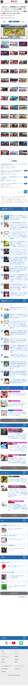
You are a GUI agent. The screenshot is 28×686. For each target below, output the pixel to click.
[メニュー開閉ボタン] (26, 1)
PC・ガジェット (5, 656)
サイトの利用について (6, 666)
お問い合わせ (18, 668)
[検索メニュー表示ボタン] (2, 1)
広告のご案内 (4, 668)
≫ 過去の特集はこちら (22, 596)
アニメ (16, 653)
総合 (3, 651)
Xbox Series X (9, 197)
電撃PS (16, 656)
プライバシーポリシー (20, 666)
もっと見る (13, 420)
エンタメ (4, 653)
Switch (3, 659)
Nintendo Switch (22, 196)
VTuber (3, 661)
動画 (16, 661)
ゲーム (10, 196)
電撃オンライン (4, 196)
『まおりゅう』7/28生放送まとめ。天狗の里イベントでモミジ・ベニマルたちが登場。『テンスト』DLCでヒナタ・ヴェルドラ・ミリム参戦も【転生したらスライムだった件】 (14, 201)
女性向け (17, 659)
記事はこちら (14, 21)
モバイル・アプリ (20, 197)
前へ (5, 21)
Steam (14, 197)
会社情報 (4, 671)
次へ (23, 21)
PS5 (14, 196)
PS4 (17, 196)
